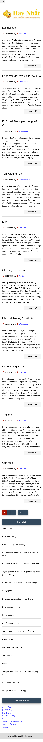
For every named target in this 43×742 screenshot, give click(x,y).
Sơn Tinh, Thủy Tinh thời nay (13, 545)
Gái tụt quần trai (8, 615)
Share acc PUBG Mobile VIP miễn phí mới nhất (20, 564)
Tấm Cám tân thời (12, 173)
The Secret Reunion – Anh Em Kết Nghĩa (18, 631)
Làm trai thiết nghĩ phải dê (17, 318)
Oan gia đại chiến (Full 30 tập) (14, 691)
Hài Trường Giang (9, 707)
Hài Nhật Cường (8, 716)
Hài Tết (5, 718)
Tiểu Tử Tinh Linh (9, 528)
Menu (2, 1)
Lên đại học (9, 27)
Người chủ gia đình (13, 366)
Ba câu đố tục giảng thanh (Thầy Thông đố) (19, 599)
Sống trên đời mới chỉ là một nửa (21, 75)
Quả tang (7, 462)
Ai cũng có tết (7, 639)
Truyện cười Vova (9, 724)
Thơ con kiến (7, 655)
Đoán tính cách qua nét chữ (13, 607)
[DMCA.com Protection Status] (5, 740)
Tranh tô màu (7, 727)
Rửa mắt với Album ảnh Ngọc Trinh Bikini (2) (19, 583)
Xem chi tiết (32, 66)
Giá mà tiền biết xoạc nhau (12, 647)
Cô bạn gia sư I (8, 591)
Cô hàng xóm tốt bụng (10, 623)
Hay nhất (21, 14)
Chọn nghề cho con (13, 270)
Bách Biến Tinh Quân (10, 537)
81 (21, 512)
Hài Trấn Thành (8, 710)
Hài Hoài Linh (7, 713)
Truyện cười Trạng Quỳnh (12, 721)
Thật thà (7, 414)
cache (4, 664)
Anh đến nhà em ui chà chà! (13, 683)
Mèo (4, 221)
